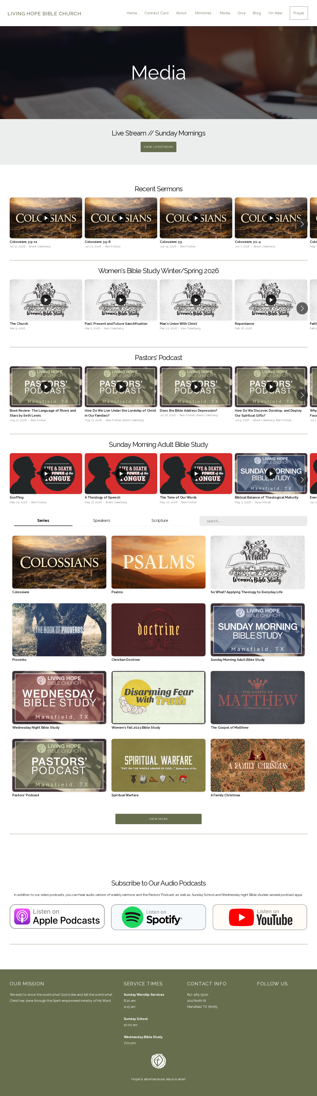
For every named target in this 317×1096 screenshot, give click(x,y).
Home (132, 13)
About (182, 13)
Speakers (101, 520)
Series (43, 520)
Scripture (160, 520)
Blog (257, 13)
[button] (302, 224)
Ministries (203, 13)
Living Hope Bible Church (44, 13)
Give (241, 13)
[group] (46, 224)
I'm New (275, 13)
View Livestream (158, 146)
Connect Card (156, 13)
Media (225, 13)
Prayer (298, 13)
